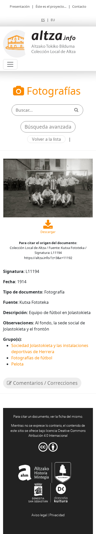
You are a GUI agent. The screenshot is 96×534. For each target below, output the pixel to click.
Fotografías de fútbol (31, 358)
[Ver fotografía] (48, 187)
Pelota (17, 364)
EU (53, 19)
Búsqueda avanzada (48, 126)
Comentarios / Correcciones (45, 383)
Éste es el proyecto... (51, 6)
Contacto (79, 6)
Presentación (20, 6)
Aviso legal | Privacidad (48, 515)
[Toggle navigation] (10, 64)
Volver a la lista (46, 139)
